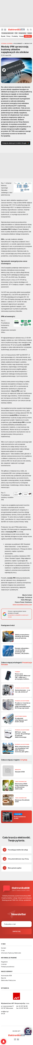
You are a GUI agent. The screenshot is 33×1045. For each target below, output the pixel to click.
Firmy (8, 36)
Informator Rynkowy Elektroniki (11, 953)
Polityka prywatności (7, 966)
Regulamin (4, 962)
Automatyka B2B (6, 975)
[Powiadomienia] (3, 1041)
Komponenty (22, 33)
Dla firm (28, 36)
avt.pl (3, 1013)
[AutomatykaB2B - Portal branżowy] (16, 1035)
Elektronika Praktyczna (8, 980)
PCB (16, 33)
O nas (3, 950)
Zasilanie (30, 33)
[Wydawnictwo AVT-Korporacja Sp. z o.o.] (16, 996)
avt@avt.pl (4, 1011)
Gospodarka (23, 36)
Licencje (4, 964)
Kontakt (3, 948)
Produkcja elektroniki (7, 33)
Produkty (15, 36)
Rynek (3, 36)
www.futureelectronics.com (22, 604)
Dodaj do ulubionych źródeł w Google (14, 143)
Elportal (3, 978)
